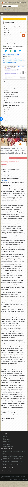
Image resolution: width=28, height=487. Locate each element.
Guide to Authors (8, 32)
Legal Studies (7, 116)
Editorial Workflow (8, 34)
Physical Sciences (8, 120)
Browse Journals (6, 439)
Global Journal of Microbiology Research (12, 464)
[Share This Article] (5, 51)
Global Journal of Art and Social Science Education (14, 455)
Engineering (6, 113)
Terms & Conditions (22, 479)
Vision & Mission (6, 441)
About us (5, 436)
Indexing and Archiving (9, 43)
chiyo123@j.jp (4, 180)
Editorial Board (7, 30)
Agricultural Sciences (9, 107)
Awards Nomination (14, 19)
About (5, 24)
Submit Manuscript (8, 37)
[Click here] (14, 72)
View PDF (13, 158)
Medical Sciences (8, 118)
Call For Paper (7, 28)
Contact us (5, 442)
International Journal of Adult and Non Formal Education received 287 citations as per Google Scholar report (14, 60)
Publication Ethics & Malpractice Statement (14, 26)
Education (6, 111)
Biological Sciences (8, 109)
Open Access (6, 438)
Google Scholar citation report (11, 54)
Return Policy (13, 479)
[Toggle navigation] (2, 13)
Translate (10, 9)
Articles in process (8, 39)
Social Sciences (7, 122)
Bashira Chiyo (4, 166)
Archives (6, 41)
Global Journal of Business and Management (13, 456)
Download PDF (22, 158)
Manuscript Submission (8, 446)
